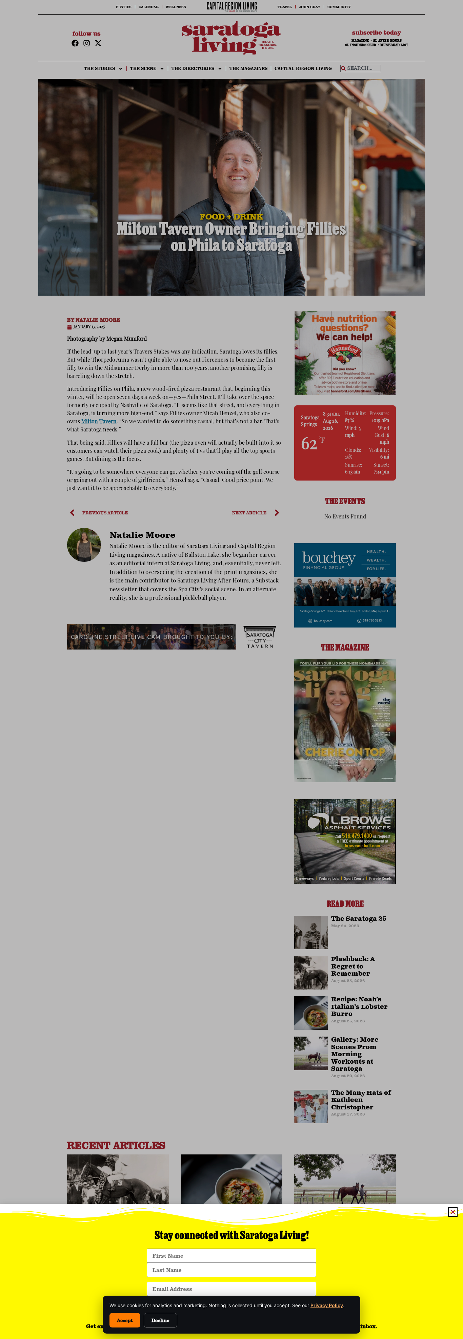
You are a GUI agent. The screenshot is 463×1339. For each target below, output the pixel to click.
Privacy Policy (326, 1305)
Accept (125, 1320)
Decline (160, 1320)
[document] (231, 669)
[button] (452, 1212)
